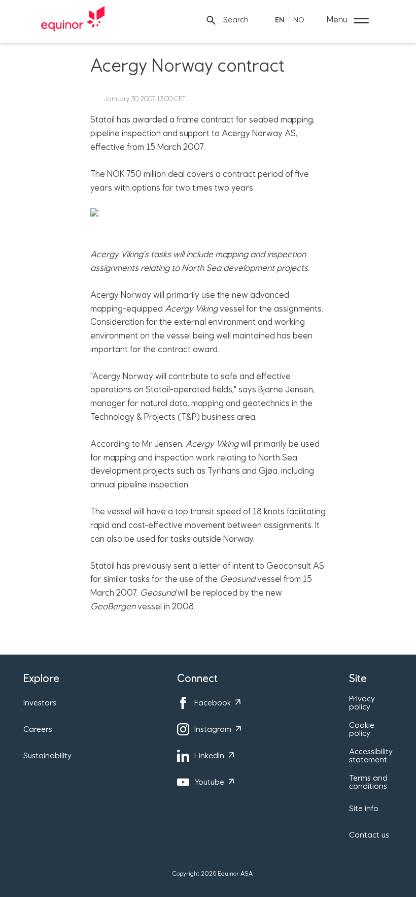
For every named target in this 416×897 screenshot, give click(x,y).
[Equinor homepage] (73, 20)
